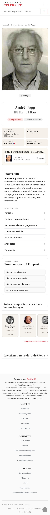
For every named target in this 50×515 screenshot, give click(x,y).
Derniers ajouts (25, 473)
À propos (20, 508)
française (8, 143)
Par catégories (25, 413)
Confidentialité (25, 512)
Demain (25, 446)
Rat (39, 143)
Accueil (6, 25)
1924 (16, 112)
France (10, 136)
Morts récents (25, 456)
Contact (10, 508)
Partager (26, 96)
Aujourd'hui (25, 441)
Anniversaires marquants (25, 451)
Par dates (25, 408)
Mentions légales (34, 508)
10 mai (30, 131)
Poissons (31, 143)
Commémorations (25, 460)
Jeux (25, 483)
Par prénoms (25, 428)
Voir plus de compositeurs (35, 341)
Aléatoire (25, 478)
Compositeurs (17, 25)
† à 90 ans (31, 112)
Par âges (25, 423)
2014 (21, 112)
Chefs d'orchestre (33, 119)
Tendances (25, 488)
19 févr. (6, 131)
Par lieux (25, 418)
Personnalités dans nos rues (25, 493)
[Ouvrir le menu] (45, 4)
